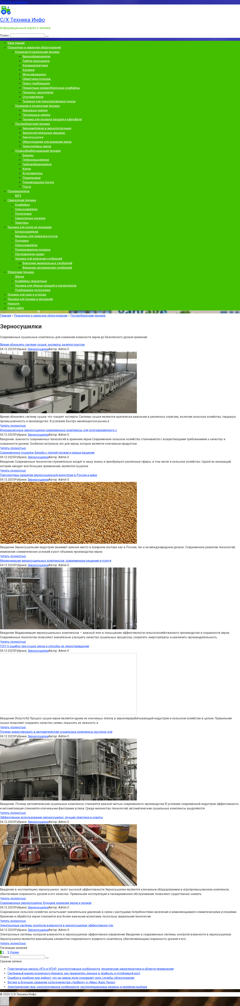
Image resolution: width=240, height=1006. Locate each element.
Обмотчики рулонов (36, 79)
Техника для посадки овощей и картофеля (52, 119)
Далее (14, 952)
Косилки (28, 70)
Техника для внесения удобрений (38, 258)
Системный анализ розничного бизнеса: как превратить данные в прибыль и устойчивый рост (74, 973)
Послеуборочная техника (32, 124)
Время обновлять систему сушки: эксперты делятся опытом (42, 344)
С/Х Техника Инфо (22, 20)
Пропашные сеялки (36, 115)
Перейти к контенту (14, 2)
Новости (13, 303)
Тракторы (21, 222)
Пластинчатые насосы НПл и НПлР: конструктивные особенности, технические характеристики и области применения (91, 969)
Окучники (21, 240)
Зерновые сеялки (34, 110)
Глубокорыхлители (35, 160)
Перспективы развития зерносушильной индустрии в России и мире (48, 475)
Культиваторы (32, 173)
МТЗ (18, 196)
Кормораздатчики (35, 65)
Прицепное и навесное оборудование (34, 47)
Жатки (19, 276)
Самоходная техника (22, 200)
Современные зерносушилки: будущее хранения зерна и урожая (45, 903)
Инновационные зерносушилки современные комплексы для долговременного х (58, 430)
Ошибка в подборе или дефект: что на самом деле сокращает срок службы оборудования (71, 978)
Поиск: (5, 35)
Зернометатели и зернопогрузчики (46, 128)
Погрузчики (23, 214)
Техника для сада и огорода (27, 294)
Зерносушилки (38, 349)
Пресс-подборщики (36, 83)
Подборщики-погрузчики (32, 290)
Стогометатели (32, 97)
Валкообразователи (36, 56)
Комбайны (22, 205)
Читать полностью (13, 425)
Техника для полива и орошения (30, 299)
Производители (18, 191)
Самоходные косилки (30, 218)
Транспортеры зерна (36, 146)
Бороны (28, 155)
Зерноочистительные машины (43, 133)
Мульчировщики (34, 74)
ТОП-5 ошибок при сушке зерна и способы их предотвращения (44, 646)
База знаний (16, 43)
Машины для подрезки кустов (36, 236)
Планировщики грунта (38, 182)
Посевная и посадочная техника (37, 106)
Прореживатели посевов (32, 249)
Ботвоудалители (26, 231)
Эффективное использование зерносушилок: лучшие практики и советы (51, 817)
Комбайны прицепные (31, 281)
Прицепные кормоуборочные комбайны (51, 88)
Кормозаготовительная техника (37, 52)
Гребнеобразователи (37, 164)
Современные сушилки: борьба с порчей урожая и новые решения (47, 452)
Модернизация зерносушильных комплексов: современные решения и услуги (55, 560)
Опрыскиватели (26, 209)
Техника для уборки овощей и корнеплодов (45, 285)
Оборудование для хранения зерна (46, 142)
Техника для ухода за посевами (30, 227)
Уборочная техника (21, 272)
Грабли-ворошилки (36, 61)
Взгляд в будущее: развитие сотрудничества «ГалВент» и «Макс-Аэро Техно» (62, 982)
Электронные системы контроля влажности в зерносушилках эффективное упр (56, 925)
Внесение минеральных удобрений (47, 263)
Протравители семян (29, 254)
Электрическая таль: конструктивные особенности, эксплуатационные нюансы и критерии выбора (77, 987)
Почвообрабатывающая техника (38, 151)
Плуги (26, 187)
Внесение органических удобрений (47, 267)
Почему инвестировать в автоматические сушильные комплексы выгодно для (56, 732)
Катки (26, 169)
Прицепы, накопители (37, 92)
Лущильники (31, 178)
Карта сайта (16, 308)
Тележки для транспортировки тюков (49, 101)
